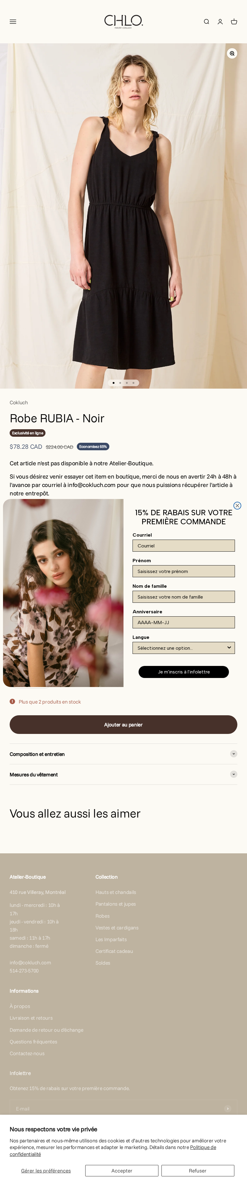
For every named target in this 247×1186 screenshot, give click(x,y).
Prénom (142, 560)
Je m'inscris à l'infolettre (184, 672)
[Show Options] (229, 648)
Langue (141, 637)
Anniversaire (147, 612)
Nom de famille (150, 586)
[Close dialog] (237, 505)
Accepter (122, 1170)
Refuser (198, 1170)
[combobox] (182, 648)
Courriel (142, 535)
